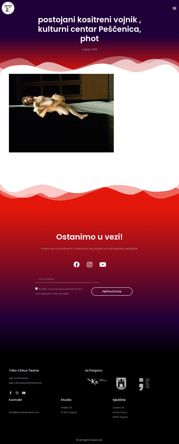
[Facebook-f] (10, 392)
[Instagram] (89, 264)
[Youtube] (102, 264)
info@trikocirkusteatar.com (24, 412)
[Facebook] (76, 264)
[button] (174, 8)
